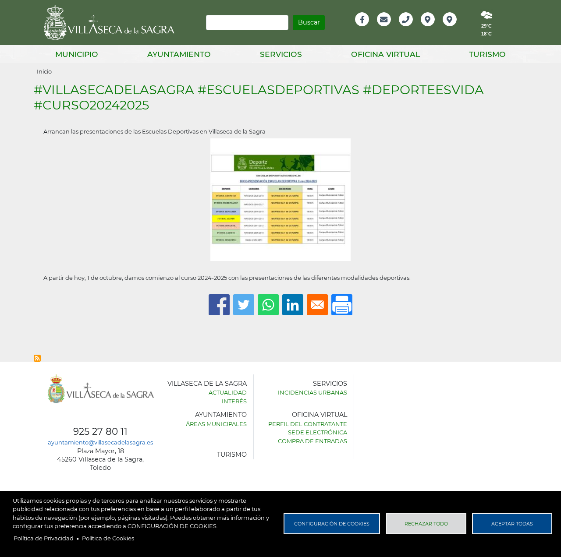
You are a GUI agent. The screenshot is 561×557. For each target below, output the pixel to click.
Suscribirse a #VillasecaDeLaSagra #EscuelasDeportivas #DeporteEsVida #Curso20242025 (37, 358)
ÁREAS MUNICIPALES (216, 423)
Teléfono (409, 29)
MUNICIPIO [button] (76, 54)
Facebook (366, 29)
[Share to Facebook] (219, 304)
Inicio (44, 71)
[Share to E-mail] (317, 304)
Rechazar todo (426, 524)
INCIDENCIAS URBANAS (312, 392)
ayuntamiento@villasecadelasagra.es (100, 442)
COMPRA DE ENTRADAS (312, 440)
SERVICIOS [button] (281, 54)
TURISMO (232, 454)
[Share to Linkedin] (292, 304)
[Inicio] (112, 22)
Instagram (456, 29)
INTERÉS (234, 401)
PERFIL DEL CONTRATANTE (307, 423)
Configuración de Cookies (331, 524)
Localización (437, 29)
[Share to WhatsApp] (268, 304)
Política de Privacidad (44, 538)
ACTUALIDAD (228, 392)
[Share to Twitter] (243, 304)
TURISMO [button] (487, 54)
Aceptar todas (512, 524)
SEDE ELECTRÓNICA (317, 432)
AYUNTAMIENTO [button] (179, 54)
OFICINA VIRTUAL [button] (385, 54)
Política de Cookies (108, 538)
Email (384, 29)
